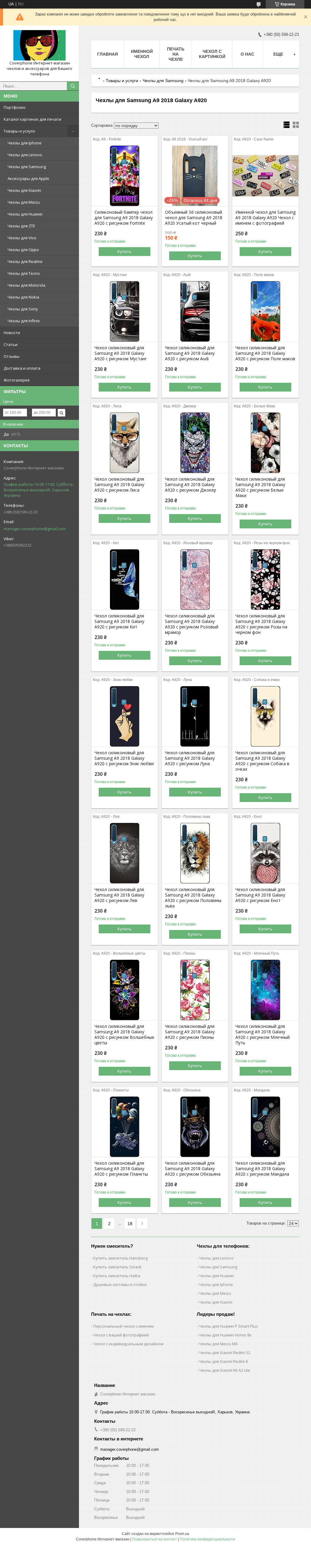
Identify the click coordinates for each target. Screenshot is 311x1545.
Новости (12, 332)
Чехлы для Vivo (22, 237)
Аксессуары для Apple (28, 178)
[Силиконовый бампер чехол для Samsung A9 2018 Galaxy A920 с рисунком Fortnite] (124, 175)
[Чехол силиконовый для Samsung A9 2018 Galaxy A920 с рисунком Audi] (195, 311)
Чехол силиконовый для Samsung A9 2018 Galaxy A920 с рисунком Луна (190, 758)
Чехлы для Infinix (24, 320)
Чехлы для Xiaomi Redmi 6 (223, 1361)
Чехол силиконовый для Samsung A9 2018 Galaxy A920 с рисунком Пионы (190, 1032)
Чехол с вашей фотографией (121, 1335)
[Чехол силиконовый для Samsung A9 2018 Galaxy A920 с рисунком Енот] (265, 853)
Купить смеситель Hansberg (120, 1258)
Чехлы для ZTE (21, 226)
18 (130, 1223)
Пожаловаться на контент (154, 1539)
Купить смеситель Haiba (116, 1275)
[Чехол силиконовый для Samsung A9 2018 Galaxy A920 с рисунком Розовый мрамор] (195, 579)
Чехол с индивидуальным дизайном (128, 1343)
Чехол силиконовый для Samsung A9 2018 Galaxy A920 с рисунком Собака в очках (262, 761)
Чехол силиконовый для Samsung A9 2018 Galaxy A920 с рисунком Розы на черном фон (261, 624)
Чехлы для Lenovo (25, 154)
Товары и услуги (19, 131)
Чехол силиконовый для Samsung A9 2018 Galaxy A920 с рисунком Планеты (121, 1168)
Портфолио (15, 107)
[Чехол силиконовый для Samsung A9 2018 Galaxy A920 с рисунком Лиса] (124, 442)
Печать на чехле (175, 54)
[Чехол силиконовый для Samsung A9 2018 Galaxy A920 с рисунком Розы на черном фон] (265, 579)
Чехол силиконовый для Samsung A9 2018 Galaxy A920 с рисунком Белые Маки (260, 487)
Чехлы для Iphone (25, 143)
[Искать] (73, 86)
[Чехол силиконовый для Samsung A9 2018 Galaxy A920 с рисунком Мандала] (265, 1126)
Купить (125, 251)
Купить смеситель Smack (117, 1267)
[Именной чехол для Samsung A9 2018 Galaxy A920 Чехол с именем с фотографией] (265, 175)
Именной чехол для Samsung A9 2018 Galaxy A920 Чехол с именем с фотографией (265, 217)
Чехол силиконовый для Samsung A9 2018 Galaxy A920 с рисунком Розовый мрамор (191, 624)
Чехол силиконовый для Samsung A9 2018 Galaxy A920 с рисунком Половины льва (193, 898)
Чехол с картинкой (212, 54)
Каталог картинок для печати (32, 119)
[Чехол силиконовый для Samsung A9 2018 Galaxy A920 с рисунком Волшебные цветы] (124, 989)
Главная (107, 54)
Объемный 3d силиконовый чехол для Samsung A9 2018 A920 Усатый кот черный (193, 217)
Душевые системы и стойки (120, 1284)
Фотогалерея (16, 380)
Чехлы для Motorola (26, 285)
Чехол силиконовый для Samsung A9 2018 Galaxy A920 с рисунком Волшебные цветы (124, 1035)
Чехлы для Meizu (24, 202)
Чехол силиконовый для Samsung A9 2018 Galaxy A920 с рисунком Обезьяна (192, 1168)
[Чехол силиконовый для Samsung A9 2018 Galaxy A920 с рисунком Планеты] (124, 1126)
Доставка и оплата (22, 368)
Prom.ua (182, 1534)
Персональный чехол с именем (123, 1326)
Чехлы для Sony (23, 309)
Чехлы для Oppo (23, 249)
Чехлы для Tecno (24, 273)
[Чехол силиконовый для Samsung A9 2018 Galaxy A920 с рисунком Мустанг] (124, 311)
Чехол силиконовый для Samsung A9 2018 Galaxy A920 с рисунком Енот (260, 895)
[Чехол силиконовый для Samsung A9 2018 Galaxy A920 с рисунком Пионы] (195, 989)
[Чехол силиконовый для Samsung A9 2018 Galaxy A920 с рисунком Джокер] (195, 442)
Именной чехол (142, 54)
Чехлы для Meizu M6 (218, 1343)
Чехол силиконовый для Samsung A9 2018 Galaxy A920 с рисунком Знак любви (124, 758)
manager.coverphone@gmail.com (35, 528)
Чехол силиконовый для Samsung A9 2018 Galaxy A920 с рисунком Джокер (190, 484)
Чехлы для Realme (25, 261)
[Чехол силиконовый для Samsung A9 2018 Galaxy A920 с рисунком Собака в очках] (265, 716)
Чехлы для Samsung (27, 166)
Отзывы (11, 356)
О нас (247, 54)
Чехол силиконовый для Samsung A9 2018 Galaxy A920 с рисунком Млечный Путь (262, 1035)
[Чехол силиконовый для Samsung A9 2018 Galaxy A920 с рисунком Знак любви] (124, 716)
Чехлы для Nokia (23, 297)
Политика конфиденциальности (207, 1539)
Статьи (11, 344)
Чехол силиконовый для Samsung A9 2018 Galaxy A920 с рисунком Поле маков (265, 353)
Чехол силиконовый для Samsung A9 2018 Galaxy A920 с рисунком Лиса (119, 484)
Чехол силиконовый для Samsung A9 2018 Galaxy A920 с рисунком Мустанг (120, 353)
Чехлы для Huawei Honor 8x (225, 1335)
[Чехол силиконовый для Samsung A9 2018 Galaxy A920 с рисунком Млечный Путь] (265, 989)
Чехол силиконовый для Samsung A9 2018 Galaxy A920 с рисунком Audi (190, 353)
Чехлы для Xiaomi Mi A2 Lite (224, 1370)
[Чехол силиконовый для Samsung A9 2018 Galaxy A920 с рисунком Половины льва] (195, 853)
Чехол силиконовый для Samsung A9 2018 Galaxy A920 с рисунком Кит (119, 621)
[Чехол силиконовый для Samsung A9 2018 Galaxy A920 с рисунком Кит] (124, 579)
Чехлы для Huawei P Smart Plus (228, 1326)
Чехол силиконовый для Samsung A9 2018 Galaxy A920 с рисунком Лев (119, 895)
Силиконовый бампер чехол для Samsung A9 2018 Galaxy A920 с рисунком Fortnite (123, 217)
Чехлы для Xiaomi (24, 190)
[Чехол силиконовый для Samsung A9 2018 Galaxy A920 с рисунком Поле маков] (265, 311)
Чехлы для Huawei (25, 214)
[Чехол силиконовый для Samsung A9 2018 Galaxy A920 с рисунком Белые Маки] (265, 442)
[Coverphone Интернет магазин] (39, 45)
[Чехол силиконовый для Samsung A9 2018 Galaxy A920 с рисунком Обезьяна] (195, 1126)
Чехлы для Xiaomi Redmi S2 (224, 1352)
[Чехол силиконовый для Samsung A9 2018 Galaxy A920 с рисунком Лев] (124, 853)
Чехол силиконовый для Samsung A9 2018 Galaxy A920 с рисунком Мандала (262, 1168)
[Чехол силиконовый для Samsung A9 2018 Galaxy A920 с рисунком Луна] (195, 716)
